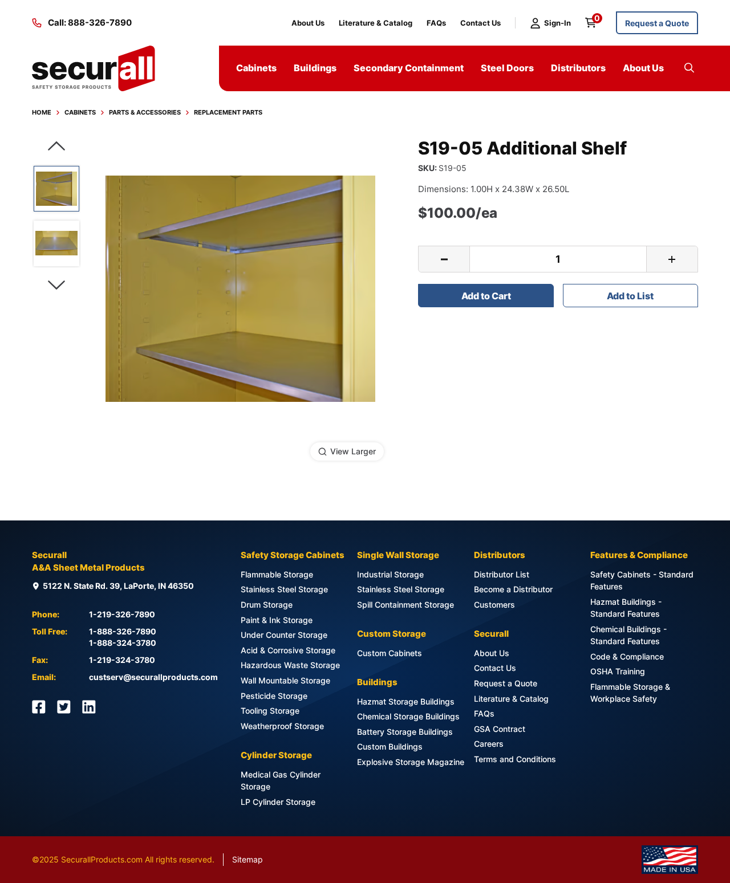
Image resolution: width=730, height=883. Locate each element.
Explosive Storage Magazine (410, 762)
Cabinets (80, 112)
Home (41, 112)
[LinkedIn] (89, 707)
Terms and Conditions (515, 759)
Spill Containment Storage (405, 604)
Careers (489, 743)
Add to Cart (486, 296)
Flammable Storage (277, 574)
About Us (308, 22)
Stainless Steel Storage (284, 589)
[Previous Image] (56, 146)
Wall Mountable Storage (285, 680)
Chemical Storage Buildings (408, 716)
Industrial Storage (390, 574)
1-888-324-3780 (122, 643)
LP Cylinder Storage (278, 802)
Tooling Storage (270, 710)
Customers (494, 604)
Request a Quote (657, 23)
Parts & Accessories (145, 112)
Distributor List (501, 574)
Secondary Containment (409, 68)
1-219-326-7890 (122, 614)
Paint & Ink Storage (277, 620)
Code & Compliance (627, 656)
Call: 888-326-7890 (90, 22)
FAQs (436, 22)
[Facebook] (39, 707)
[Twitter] (64, 707)
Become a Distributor (513, 589)
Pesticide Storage (274, 696)
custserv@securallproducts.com (153, 677)
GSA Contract (499, 729)
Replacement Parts (228, 112)
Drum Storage (267, 604)
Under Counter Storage (284, 635)
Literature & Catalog (375, 22)
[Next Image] (56, 285)
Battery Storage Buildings (405, 731)
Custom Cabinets (389, 653)
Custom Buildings (390, 746)
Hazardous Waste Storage (290, 665)
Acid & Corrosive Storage (288, 650)
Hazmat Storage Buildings (406, 701)
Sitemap (247, 859)
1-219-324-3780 (122, 660)
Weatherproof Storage (282, 726)
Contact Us (480, 22)
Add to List (630, 296)
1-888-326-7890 (122, 631)
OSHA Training (617, 671)
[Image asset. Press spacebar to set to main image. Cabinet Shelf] (56, 188)
